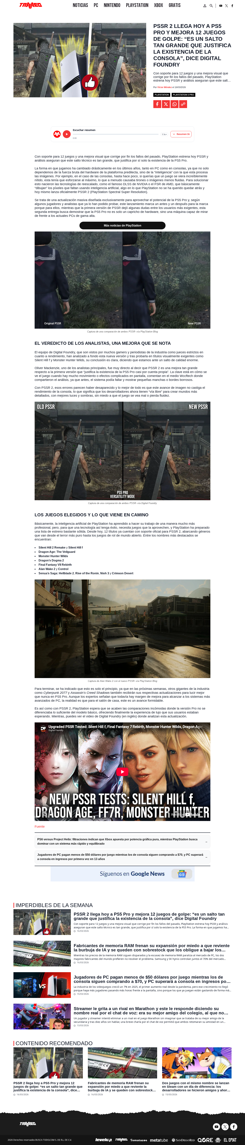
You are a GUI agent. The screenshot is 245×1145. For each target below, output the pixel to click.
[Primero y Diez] (218, 1140)
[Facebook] (232, 6)
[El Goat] (230, 1140)
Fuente (40, 826)
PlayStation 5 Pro (183, 95)
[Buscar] (211, 5)
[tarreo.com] (57, 134)
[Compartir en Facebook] (157, 104)
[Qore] (205, 1140)
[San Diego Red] (183, 1140)
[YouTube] (221, 6)
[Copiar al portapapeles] (183, 104)
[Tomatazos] (139, 1140)
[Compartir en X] (166, 104)
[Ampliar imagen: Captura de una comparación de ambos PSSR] (206, 236)
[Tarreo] (121, 1140)
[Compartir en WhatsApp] (174, 104)
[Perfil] (205, 6)
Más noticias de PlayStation (122, 225)
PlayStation (162, 95)
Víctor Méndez (164, 87)
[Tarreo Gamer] (31, 5)
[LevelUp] (103, 1140)
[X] (226, 6)
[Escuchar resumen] (67, 134)
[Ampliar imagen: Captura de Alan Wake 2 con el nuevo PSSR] (206, 584)
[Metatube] (159, 1140)
